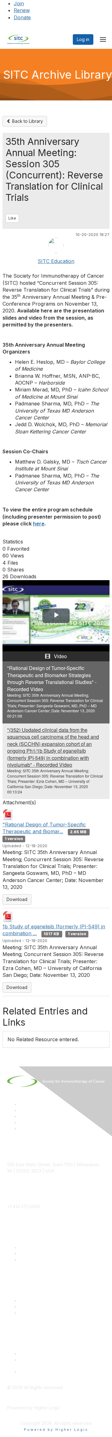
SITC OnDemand (37, 1312)
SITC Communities (38, 1300)
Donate (22, 17)
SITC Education (56, 261)
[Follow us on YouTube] (22, 1122)
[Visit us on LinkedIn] (22, 1104)
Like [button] (12, 218)
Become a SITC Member (45, 1247)
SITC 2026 (30, 1253)
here (38, 523)
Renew (22, 10)
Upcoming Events (37, 1306)
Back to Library (27, 121)
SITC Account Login (40, 1259)
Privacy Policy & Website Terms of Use (60, 1372)
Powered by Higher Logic (56, 1429)
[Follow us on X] (22, 1116)
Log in (83, 39)
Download (17, 899)
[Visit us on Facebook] (22, 1128)
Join (19, 3)
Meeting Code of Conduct (46, 1353)
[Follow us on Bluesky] (22, 1110)
